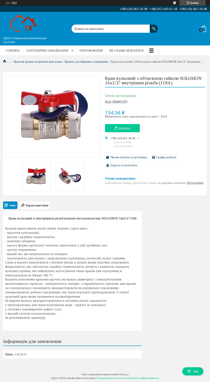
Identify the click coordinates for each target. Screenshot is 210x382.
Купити (124, 128)
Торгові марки (91, 50)
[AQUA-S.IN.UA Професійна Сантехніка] (23, 23)
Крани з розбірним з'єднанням (86, 61)
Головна (13, 50)
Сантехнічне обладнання (47, 50)
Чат (196, 371)
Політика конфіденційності (143, 378)
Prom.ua (124, 374)
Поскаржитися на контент (111, 378)
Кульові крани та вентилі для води (38, 61)
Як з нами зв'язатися (126, 50)
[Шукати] (154, 27)
